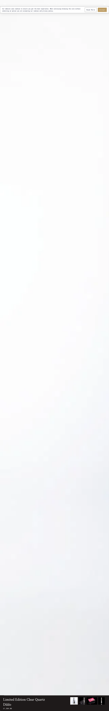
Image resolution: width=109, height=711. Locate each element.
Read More (90, 10)
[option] (74, 701)
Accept (102, 10)
